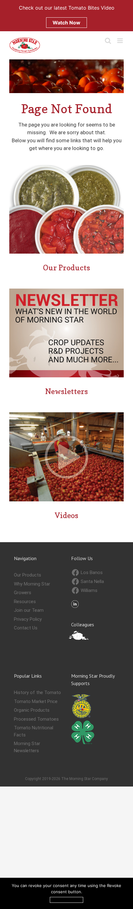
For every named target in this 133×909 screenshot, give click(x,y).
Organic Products (31, 710)
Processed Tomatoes (36, 719)
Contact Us (25, 628)
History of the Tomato (37, 692)
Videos (66, 515)
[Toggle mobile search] (108, 40)
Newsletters (66, 391)
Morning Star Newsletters (27, 747)
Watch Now (66, 22)
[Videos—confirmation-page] (66, 415)
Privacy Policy (28, 619)
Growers (22, 592)
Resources (25, 601)
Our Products (66, 267)
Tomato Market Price (36, 701)
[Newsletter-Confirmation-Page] (66, 291)
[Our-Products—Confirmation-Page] (66, 167)
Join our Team (29, 610)
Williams (88, 590)
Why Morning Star (32, 584)
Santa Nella (91, 581)
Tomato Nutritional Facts (33, 731)
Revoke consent (66, 900)
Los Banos (91, 572)
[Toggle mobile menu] (120, 40)
